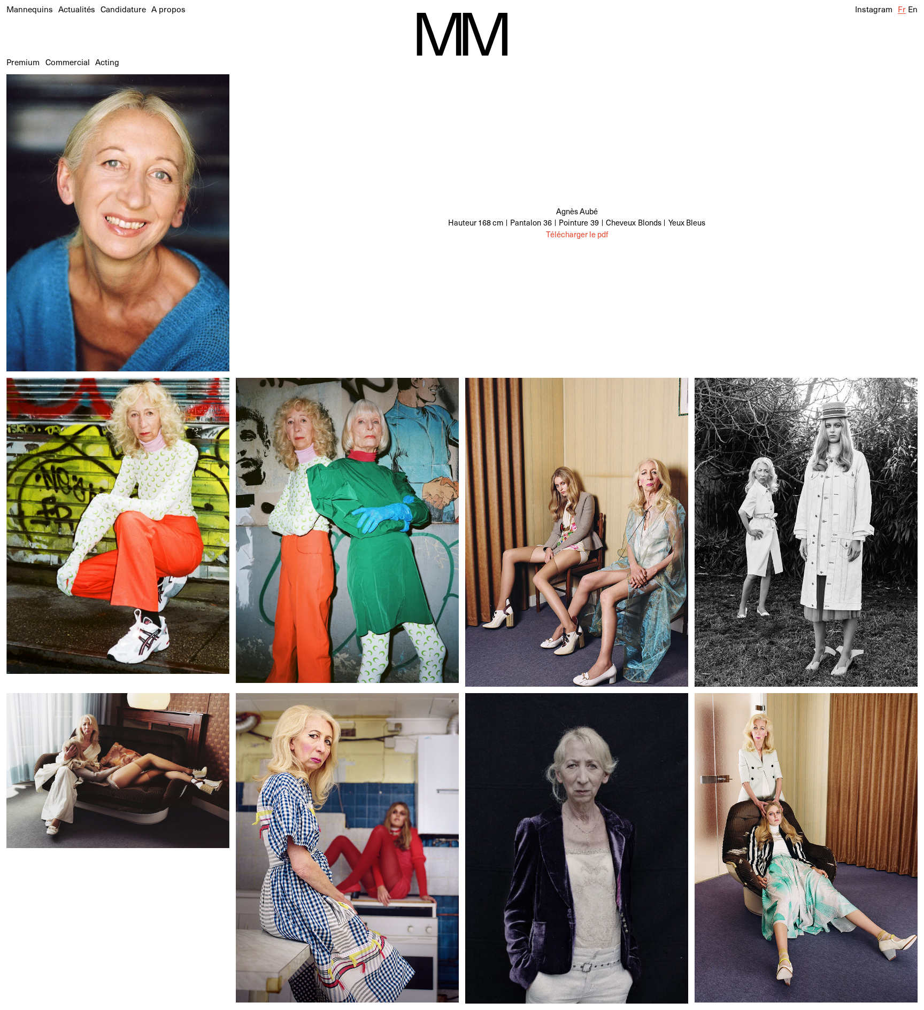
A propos (168, 9)
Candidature (123, 9)
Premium (23, 62)
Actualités (76, 9)
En (913, 9)
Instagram (873, 9)
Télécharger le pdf (577, 234)
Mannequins (29, 9)
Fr (902, 9)
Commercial (67, 62)
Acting (107, 62)
